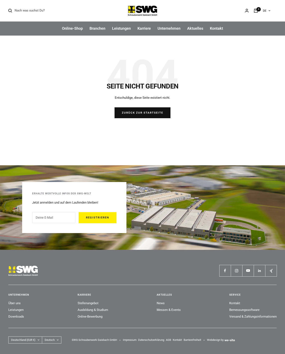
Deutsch (50, 339)
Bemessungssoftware (244, 310)
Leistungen (121, 28)
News (161, 303)
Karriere (144, 28)
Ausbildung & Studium (93, 310)
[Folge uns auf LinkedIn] (259, 270)
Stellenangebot (88, 303)
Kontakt (216, 28)
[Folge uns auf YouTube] (248, 270)
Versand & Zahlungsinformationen (253, 316)
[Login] (247, 10)
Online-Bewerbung (90, 316)
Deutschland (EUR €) (23, 339)
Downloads (16, 316)
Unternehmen (169, 28)
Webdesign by (215, 339)
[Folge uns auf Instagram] (236, 270)
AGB (168, 339)
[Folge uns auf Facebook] (225, 270)
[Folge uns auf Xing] (271, 270)
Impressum (129, 339)
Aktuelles (195, 28)
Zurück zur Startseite (142, 112)
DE (264, 10)
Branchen (97, 28)
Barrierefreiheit (192, 339)
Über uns (14, 303)
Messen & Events (169, 310)
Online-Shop (72, 28)
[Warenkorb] (256, 11)
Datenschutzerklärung (151, 339)
